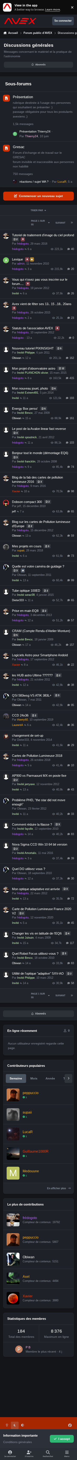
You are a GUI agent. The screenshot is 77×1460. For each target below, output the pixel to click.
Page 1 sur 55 (38, 223)
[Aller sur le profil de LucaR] (15, 181)
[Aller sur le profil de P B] (19, 1349)
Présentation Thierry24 (34, 131)
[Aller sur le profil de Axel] (13, 1278)
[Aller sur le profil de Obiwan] (13, 1259)
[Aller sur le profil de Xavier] (13, 1298)
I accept (64, 1438)
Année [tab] (50, 1078)
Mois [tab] (33, 1078)
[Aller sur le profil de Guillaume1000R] (13, 1153)
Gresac (19, 147)
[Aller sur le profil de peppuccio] (13, 1094)
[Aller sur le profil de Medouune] (13, 1173)
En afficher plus (57, 1188)
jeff (19, 506)
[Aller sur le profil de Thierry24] (15, 134)
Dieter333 (18, 600)
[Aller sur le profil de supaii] (13, 1114)
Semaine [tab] (16, 1078)
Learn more (8, 7)
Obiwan (16, 358)
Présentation (23, 97)
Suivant (60, 222)
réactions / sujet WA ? (34, 181)
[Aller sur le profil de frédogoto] (13, 1220)
